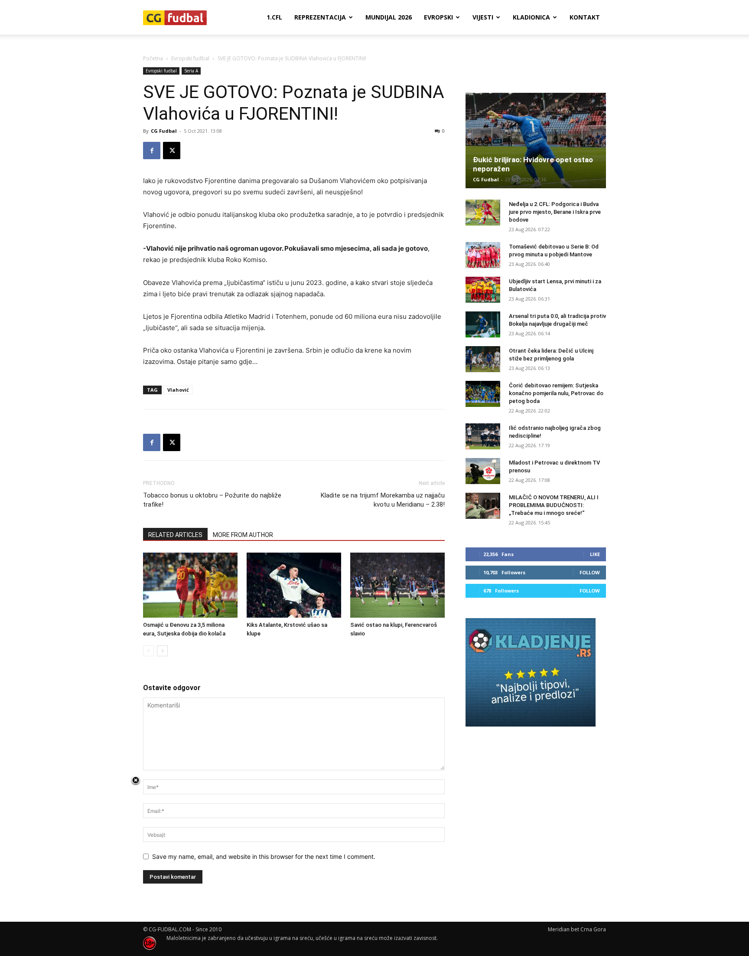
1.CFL (274, 17)
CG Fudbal (164, 131)
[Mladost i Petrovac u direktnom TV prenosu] (483, 471)
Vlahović (178, 389)
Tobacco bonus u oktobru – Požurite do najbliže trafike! (212, 499)
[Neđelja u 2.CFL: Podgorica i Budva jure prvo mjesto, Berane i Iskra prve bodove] (483, 213)
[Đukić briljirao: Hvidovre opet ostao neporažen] (536, 140)
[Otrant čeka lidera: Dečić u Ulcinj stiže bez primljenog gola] (483, 359)
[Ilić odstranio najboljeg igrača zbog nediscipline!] (483, 436)
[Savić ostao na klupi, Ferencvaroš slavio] (397, 585)
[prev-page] (148, 650)
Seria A (191, 71)
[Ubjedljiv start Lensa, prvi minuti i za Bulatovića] (483, 290)
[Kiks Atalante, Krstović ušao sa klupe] (294, 585)
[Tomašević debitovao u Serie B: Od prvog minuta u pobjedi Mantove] (483, 255)
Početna (153, 58)
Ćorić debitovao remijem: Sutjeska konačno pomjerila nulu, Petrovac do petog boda (556, 393)
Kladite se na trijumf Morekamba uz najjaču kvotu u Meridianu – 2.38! (383, 499)
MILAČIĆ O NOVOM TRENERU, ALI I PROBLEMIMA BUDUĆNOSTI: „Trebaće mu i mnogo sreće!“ (554, 505)
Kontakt (585, 17)
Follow (590, 572)
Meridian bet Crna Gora (577, 929)
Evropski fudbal (190, 58)
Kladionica (531, 17)
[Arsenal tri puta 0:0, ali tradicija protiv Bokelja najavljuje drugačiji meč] (483, 324)
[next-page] (162, 650)
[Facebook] (151, 150)
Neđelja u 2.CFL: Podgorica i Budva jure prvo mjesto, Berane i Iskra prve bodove (555, 212)
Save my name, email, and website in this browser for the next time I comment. (263, 856)
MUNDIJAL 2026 (388, 17)
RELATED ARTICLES (175, 534)
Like (595, 554)
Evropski (438, 17)
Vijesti (482, 17)
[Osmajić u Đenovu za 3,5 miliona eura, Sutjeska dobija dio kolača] (190, 585)
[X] (171, 150)
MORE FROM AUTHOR (243, 534)
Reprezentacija (320, 17)
